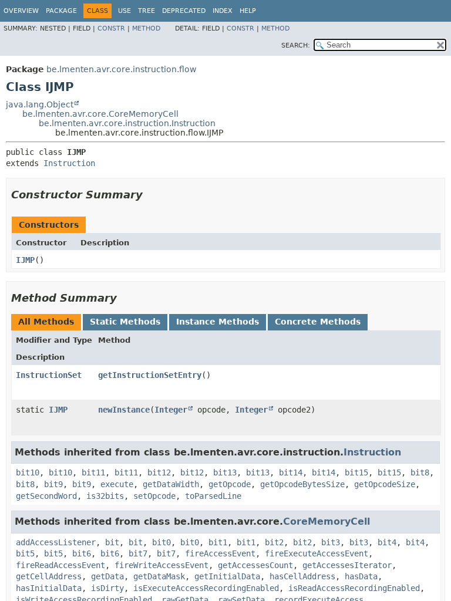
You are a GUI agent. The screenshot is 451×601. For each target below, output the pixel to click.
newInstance (124, 409)
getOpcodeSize (384, 484)
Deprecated (184, 11)
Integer (170, 409)
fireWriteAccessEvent (161, 565)
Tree (146, 11)
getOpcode (229, 484)
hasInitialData (49, 588)
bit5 (25, 553)
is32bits (105, 496)
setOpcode (154, 496)
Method (146, 28)
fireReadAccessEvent (60, 565)
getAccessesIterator (347, 565)
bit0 (161, 542)
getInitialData (227, 576)
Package (61, 11)
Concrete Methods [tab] (318, 321)
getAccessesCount (255, 565)
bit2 (274, 542)
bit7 (138, 553)
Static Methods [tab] (125, 321)
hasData (361, 576)
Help (248, 11)
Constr (111, 28)
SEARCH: (295, 45)
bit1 (217, 542)
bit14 (290, 472)
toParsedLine (213, 496)
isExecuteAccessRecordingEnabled (206, 588)
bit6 (81, 553)
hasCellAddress (302, 576)
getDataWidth (171, 484)
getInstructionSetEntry (149, 375)
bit (112, 542)
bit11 (93, 472)
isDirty (107, 588)
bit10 (27, 472)
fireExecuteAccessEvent (316, 553)
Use (124, 11)
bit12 (159, 472)
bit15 (356, 472)
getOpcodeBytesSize (302, 484)
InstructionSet (49, 375)
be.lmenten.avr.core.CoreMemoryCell (100, 114)
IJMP (25, 260)
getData (107, 576)
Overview (21, 11)
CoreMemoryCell (326, 521)
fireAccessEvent (220, 553)
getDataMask (159, 576)
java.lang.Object (39, 104)
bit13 (225, 472)
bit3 (330, 542)
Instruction (69, 163)
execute (116, 484)
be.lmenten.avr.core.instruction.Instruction (127, 123)
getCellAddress (49, 576)
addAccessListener (56, 542)
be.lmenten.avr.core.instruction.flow (121, 69)
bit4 (387, 542)
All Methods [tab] (46, 321)
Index (223, 11)
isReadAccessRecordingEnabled (354, 588)
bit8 (419, 472)
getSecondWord (46, 496)
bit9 (53, 484)
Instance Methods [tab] (217, 321)
